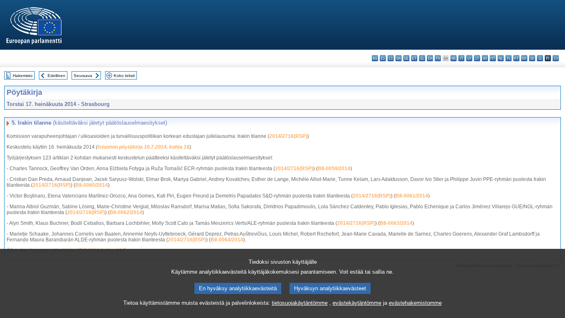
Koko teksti (124, 75)
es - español (383, 58)
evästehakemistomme (415, 303)
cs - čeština (391, 58)
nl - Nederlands (501, 58)
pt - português (516, 58)
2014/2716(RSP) (288, 136)
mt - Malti (493, 58)
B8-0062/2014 (126, 212)
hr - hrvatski (453, 58)
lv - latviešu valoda (469, 58)
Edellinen (56, 75)
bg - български (375, 58)
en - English (430, 58)
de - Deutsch (406, 58)
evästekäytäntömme (357, 303)
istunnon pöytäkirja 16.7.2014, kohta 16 (143, 147)
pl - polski (508, 58)
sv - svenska (556, 58)
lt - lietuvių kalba (477, 58)
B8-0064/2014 (227, 240)
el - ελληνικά (422, 58)
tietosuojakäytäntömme (300, 303)
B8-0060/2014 (91, 185)
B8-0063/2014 (396, 223)
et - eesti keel (414, 58)
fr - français (438, 58)
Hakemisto (23, 75)
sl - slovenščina (540, 58)
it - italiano (461, 58)
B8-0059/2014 (334, 168)
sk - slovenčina (532, 58)
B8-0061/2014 (411, 196)
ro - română (524, 58)
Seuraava (83, 75)
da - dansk (398, 58)
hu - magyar (485, 58)
